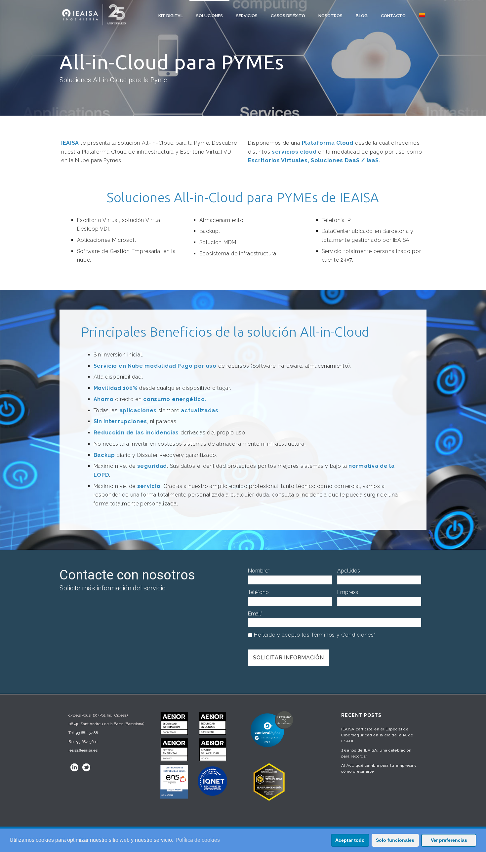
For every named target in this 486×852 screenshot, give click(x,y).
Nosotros (330, 15)
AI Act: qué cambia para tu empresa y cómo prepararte (379, 768)
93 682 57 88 (87, 732)
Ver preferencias (449, 840)
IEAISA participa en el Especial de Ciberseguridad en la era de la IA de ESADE (377, 735)
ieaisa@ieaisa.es (83, 750)
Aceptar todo (350, 840)
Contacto (393, 15)
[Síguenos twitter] (86, 767)
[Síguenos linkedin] (74, 767)
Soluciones (209, 15)
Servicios (247, 15)
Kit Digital (170, 15)
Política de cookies (198, 840)
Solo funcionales (395, 840)
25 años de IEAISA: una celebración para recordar (376, 753)
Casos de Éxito (288, 15)
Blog (362, 15)
